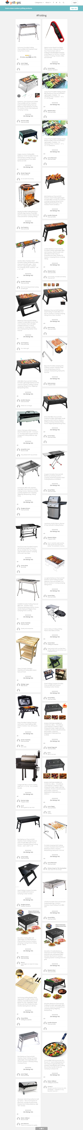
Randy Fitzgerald (25, 173)
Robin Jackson (51, 383)
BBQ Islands (24, 685)
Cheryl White (51, 490)
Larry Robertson (52, 158)
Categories (39, 2)
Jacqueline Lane (25, 449)
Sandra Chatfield (25, 623)
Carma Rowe (51, 68)
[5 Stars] (30, 55)
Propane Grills (51, 384)
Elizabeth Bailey (52, 537)
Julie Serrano (51, 327)
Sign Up (74, 8)
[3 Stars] (28, 55)
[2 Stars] (27, 55)
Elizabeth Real (51, 110)
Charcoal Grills (25, 64)
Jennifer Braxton (25, 400)
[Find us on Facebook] (53, 2)
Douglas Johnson (25, 508)
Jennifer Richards (52, 215)
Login (75, 2)
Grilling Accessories (53, 644)
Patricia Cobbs (25, 120)
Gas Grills (23, 567)
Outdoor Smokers (52, 70)
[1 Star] (25, 55)
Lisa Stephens (24, 227)
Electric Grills (24, 450)
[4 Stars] (29, 55)
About (48, 2)
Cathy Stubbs (24, 857)
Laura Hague (24, 63)
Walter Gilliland (52, 1081)
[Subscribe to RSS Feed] (59, 2)
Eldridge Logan (25, 684)
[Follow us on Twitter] (56, 2)
